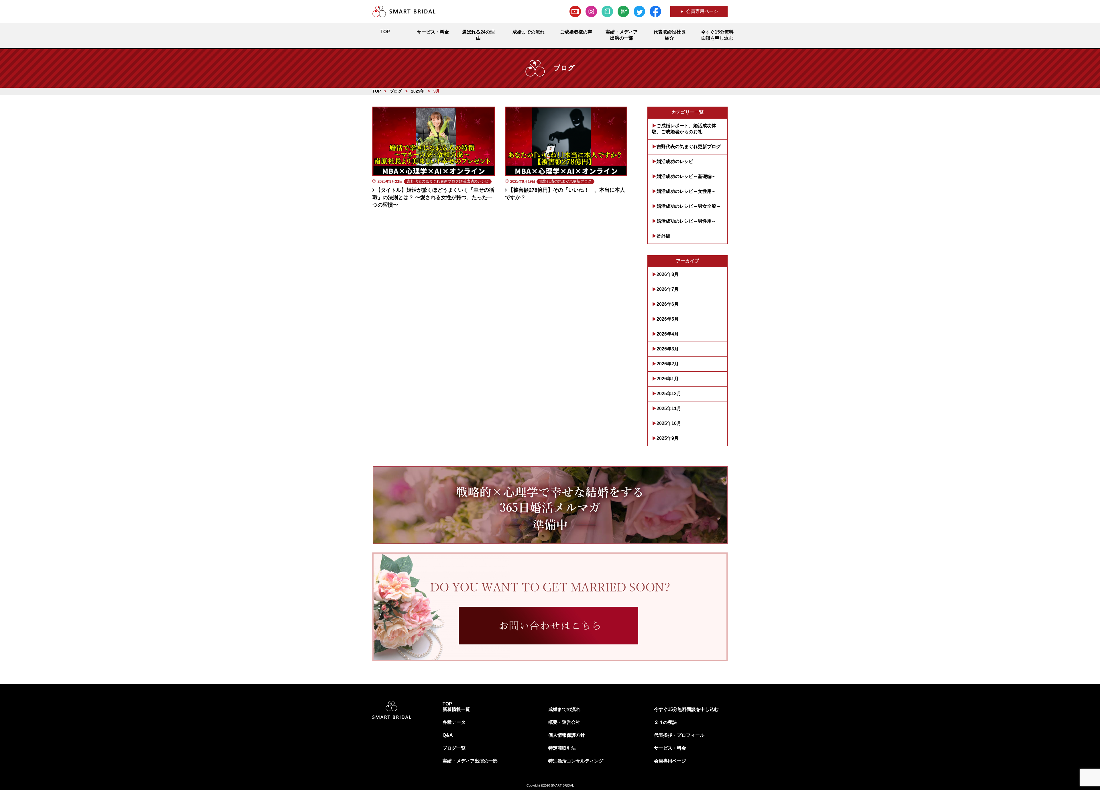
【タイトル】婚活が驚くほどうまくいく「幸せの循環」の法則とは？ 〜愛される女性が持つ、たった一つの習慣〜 (433, 197)
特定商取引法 (562, 748)
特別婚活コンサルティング (575, 760)
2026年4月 (668, 334)
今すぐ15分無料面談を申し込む (686, 709)
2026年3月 (668, 348)
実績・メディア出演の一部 (470, 760)
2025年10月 (669, 423)
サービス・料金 (670, 748)
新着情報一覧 (456, 709)
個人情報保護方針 (566, 735)
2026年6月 (668, 304)
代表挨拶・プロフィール (679, 735)
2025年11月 (669, 408)
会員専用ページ (702, 11)
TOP (447, 703)
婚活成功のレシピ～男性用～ (686, 221)
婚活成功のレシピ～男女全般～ (689, 206)
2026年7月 (668, 289)
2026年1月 (668, 378)
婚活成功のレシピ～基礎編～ (686, 176)
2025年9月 (668, 438)
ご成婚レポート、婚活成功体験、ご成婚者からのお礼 (684, 128)
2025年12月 (669, 393)
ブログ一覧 (454, 748)
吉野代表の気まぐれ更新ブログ (689, 146)
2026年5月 (668, 319)
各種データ (454, 722)
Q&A (448, 735)
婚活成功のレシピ (675, 161)
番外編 (663, 236)
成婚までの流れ (564, 709)
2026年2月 (668, 363)
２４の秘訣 (665, 722)
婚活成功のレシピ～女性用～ (686, 191)
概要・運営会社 (564, 722)
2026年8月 (668, 274)
